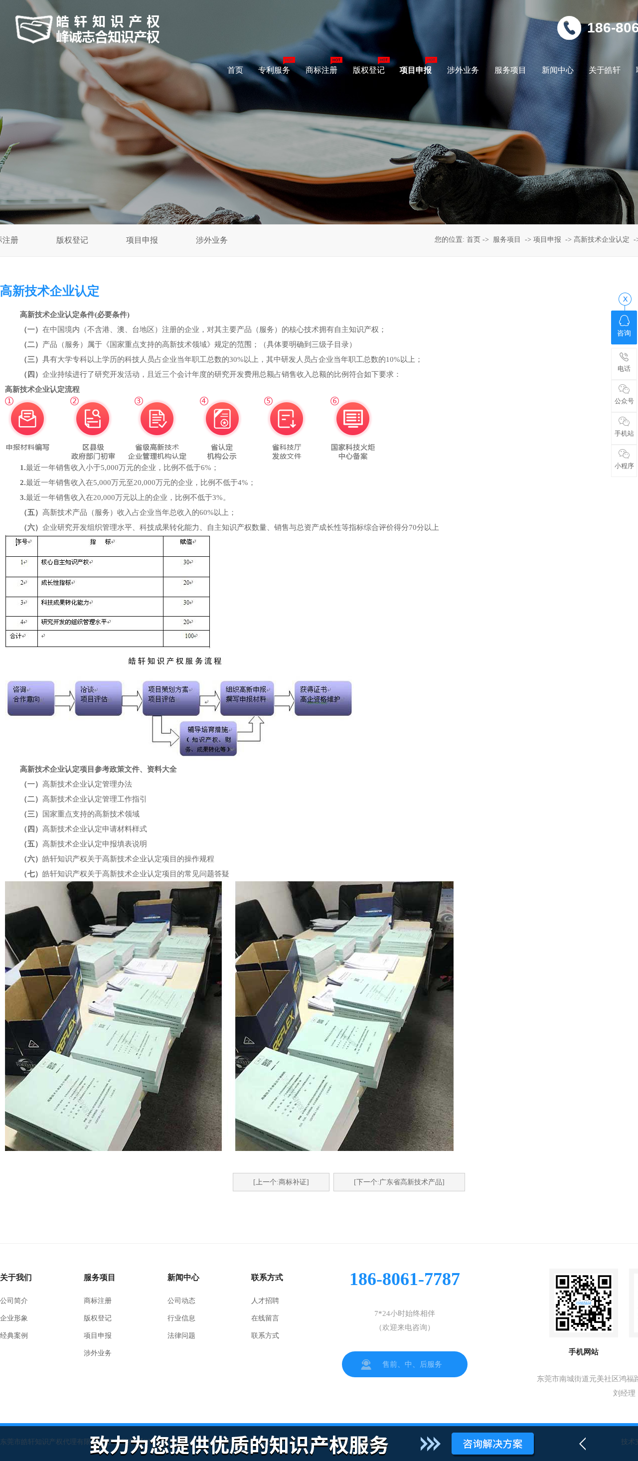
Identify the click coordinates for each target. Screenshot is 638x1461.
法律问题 (181, 1335)
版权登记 (72, 240)
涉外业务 (212, 240)
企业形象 (14, 1318)
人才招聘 (265, 1300)
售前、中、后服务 (412, 1364)
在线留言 (265, 1318)
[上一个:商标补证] (281, 1182)
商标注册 (98, 1300)
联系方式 (265, 1335)
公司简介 (14, 1300)
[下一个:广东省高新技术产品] (399, 1182)
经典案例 (14, 1335)
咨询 (624, 333)
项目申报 (142, 240)
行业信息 (181, 1318)
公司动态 (181, 1300)
